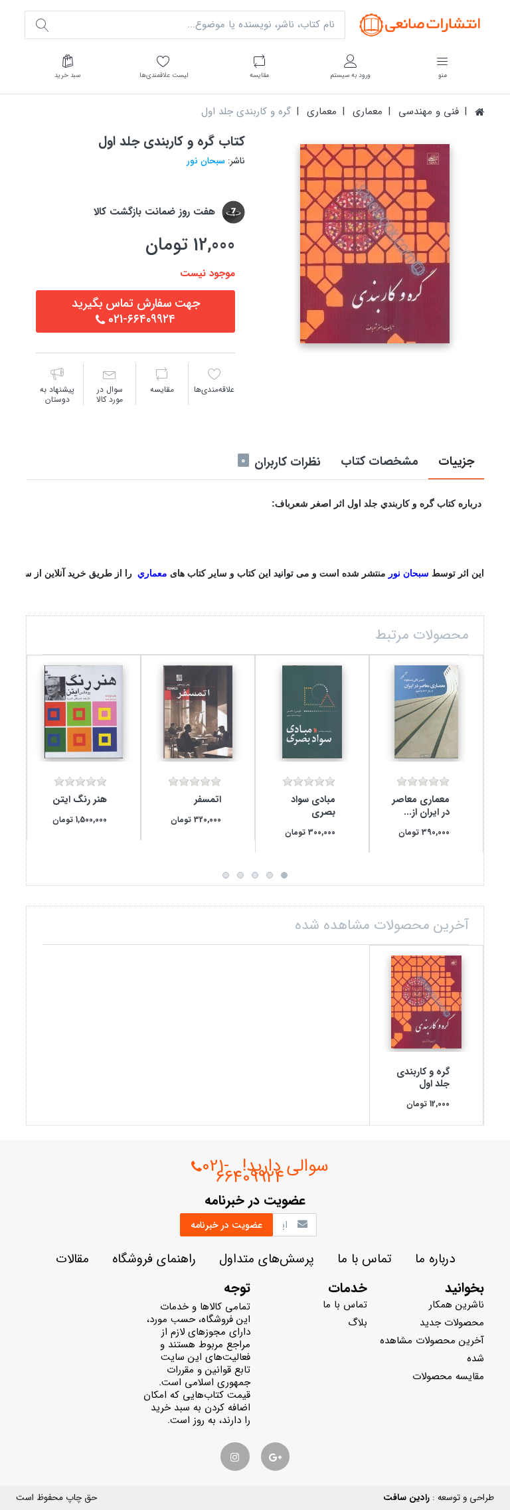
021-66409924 (243, 1172)
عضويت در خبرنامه (226, 1225)
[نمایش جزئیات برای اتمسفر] (197, 711)
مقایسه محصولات (448, 1376)
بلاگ (357, 1323)
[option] (374, 243)
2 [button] (269, 875)
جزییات (456, 461)
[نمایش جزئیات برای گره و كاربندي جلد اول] (426, 1002)
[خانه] (479, 112)
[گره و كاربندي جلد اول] (374, 243)
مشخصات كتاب (379, 461)
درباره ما (435, 1259)
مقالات (72, 1259)
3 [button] (255, 875)
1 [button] (284, 875)
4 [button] (240, 875)
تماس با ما (364, 1259)
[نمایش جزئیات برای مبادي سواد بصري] (312, 711)
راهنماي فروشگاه (154, 1259)
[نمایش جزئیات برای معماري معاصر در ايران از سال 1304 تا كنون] (426, 711)
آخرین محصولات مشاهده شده (432, 1350)
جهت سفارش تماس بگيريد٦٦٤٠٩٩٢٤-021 (136, 311)
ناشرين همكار (456, 1305)
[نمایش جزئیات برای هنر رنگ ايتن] (83, 711)
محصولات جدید (452, 1323)
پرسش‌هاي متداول (266, 1259)
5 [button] (225, 875)
